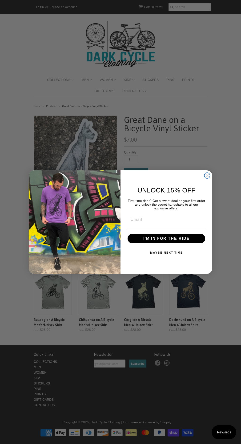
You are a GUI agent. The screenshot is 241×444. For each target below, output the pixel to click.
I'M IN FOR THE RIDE (166, 238)
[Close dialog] (207, 175)
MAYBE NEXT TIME (166, 252)
